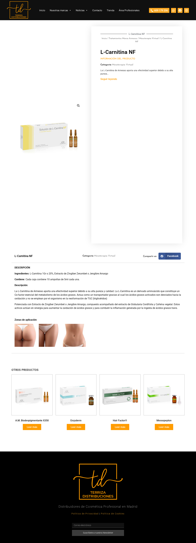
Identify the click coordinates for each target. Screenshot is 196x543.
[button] (78, 105)
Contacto (97, 10)
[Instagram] (186, 10)
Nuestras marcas (59, 10)
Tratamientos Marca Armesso (123, 38)
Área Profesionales (129, 10)
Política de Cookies (112, 513)
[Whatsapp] (173, 10)
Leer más (32, 427)
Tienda (110, 10)
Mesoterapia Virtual (149, 38)
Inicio (42, 10)
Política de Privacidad (85, 513)
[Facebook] (180, 10)
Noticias (80, 10)
